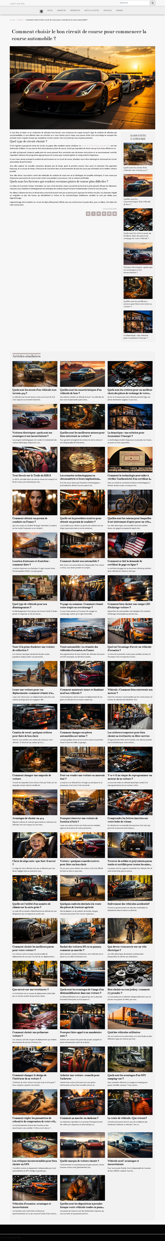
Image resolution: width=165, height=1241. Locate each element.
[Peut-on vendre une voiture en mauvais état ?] (82, 759)
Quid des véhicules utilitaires (124, 1032)
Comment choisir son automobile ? (79, 561)
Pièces (50, 10)
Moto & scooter (92, 10)
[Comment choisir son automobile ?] (82, 545)
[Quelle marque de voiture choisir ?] (82, 1144)
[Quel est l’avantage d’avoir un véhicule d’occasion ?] (130, 630)
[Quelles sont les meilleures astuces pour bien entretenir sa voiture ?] (138, 287)
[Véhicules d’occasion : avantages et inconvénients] (34, 1187)
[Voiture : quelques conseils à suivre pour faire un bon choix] (82, 845)
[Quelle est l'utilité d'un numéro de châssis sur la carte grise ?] (34, 887)
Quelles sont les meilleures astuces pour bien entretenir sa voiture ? (138, 304)
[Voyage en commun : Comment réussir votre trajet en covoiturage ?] (82, 588)
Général (119, 10)
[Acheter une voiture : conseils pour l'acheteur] (82, 1059)
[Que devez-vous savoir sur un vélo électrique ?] (130, 930)
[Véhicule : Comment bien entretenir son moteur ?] (130, 673)
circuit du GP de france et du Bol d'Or (95, 145)
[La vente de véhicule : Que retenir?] (130, 1102)
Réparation (75, 10)
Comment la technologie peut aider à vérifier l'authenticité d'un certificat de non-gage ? (129, 479)
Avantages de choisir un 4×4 (28, 818)
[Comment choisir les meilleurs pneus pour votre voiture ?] (34, 930)
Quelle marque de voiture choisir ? (79, 1160)
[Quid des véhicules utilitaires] (130, 1016)
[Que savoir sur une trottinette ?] (34, 973)
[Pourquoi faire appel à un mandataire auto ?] (82, 1016)
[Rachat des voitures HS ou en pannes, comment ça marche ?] (82, 930)
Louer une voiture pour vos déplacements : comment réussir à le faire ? (32, 693)
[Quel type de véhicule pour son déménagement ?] (34, 588)
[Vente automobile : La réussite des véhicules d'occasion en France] (82, 630)
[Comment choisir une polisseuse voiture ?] (34, 1016)
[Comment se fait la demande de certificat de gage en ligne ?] (130, 545)
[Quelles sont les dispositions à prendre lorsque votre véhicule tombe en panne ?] (82, 1187)
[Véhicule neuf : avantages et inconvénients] (130, 1144)
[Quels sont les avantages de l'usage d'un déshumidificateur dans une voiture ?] (82, 973)
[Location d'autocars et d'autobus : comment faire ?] (34, 545)
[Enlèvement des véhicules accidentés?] (130, 887)
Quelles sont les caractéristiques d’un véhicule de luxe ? (137, 201)
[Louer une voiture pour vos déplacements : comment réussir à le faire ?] (34, 673)
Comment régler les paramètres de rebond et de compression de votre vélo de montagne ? (34, 1121)
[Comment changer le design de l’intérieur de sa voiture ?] (34, 1059)
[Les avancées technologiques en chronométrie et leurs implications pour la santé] (82, 459)
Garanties (61, 10)
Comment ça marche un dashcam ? (79, 1118)
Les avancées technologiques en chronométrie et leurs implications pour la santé (79, 479)
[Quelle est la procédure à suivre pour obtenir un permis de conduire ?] (82, 502)
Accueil (12, 19)
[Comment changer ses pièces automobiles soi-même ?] (82, 716)
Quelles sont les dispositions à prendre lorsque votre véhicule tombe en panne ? (82, 1207)
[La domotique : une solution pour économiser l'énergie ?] (138, 321)
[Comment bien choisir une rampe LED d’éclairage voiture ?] (130, 588)
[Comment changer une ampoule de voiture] (34, 759)
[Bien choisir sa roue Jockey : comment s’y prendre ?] (130, 973)
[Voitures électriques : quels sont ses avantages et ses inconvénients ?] (138, 253)
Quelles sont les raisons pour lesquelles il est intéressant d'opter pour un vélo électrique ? (129, 522)
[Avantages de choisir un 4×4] (34, 802)
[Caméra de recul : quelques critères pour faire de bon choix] (34, 716)
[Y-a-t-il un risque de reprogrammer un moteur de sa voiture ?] (130, 759)
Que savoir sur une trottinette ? (30, 989)
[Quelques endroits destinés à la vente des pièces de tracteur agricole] (82, 887)
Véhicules (107, 10)
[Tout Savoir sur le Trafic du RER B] (34, 459)
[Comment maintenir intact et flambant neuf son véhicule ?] (82, 673)
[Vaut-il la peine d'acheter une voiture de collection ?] (34, 630)
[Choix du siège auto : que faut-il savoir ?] (34, 845)
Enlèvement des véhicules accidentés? (129, 903)
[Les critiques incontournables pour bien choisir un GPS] (34, 1144)
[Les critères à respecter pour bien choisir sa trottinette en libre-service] (130, 716)
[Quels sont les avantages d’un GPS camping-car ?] (130, 1059)
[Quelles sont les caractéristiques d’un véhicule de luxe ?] (138, 185)
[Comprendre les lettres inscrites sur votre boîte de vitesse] (130, 802)
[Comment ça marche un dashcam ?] (82, 1102)
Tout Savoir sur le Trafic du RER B (31, 475)
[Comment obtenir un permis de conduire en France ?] (34, 502)
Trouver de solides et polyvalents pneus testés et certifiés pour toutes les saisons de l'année (130, 864)
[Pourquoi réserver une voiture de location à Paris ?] (82, 802)
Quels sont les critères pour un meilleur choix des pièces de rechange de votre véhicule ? (137, 236)
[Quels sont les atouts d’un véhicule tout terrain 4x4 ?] (138, 153)
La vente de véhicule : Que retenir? (127, 1118)
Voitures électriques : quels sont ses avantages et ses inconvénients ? (138, 270)
